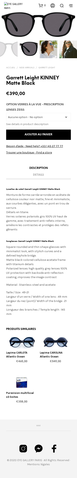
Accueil (10, 68)
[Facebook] (54, 448)
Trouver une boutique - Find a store (29, 152)
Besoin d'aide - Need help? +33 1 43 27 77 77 (34, 146)
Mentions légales (38, 464)
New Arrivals (26, 68)
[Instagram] (23, 448)
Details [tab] (38, 175)
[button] (42, 5)
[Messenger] (38, 448)
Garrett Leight (46, 68)
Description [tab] (38, 168)
